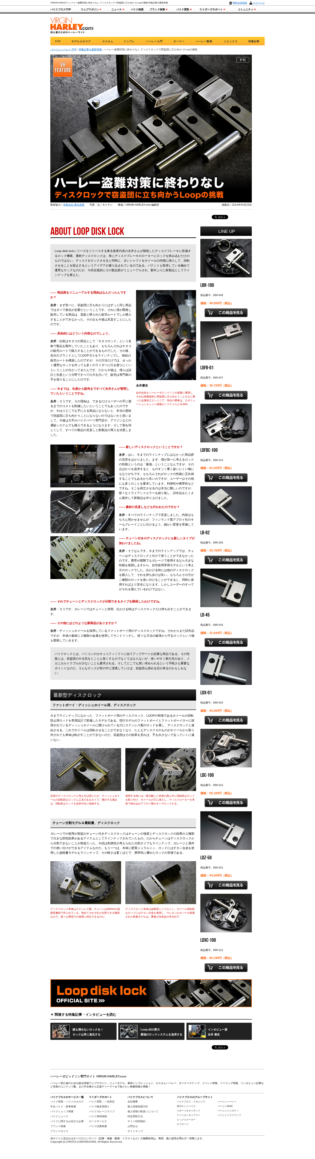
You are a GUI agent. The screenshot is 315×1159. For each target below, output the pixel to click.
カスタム (107, 41)
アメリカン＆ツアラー (188, 1115)
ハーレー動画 (204, 41)
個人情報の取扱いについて (143, 1111)
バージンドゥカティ (228, 1110)
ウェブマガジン (90, 9)
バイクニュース (59, 1116)
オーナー (179, 41)
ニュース (116, 9)
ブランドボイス (59, 1131)
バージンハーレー (227, 1101)
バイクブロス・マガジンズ (191, 1101)
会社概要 (133, 1101)
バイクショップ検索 (62, 1111)
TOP (58, 41)
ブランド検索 (157, 9)
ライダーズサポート (211, 9)
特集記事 (254, 41)
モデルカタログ (81, 41)
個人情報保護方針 (138, 1106)
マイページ (259, 2)
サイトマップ (135, 1131)
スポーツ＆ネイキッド (188, 1110)
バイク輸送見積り (99, 1106)
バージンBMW (225, 1106)
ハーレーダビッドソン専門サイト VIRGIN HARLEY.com (88, 1076)
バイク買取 (182, 9)
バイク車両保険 (98, 1116)
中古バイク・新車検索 (63, 1106)
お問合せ (133, 1126)
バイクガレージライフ (102, 1111)
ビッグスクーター (186, 1119)
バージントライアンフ (229, 1115)
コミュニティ (245, 9)
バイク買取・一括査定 (102, 1101)
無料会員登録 (240, 2)
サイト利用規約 (137, 1121)
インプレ (129, 41)
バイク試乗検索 (98, 1126)
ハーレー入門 (154, 41)
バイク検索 (137, 9)
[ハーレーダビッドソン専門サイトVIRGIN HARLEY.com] (71, 25)
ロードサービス (98, 1121)
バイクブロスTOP (60, 9)
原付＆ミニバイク (186, 1106)
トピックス (231, 41)
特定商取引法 (135, 1116)
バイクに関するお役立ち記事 (67, 1121)
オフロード (183, 1124)
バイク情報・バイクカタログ (67, 1101)
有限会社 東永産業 (73, 204)
